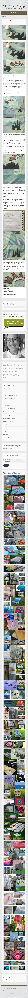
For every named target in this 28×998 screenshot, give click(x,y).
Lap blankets (7, 405)
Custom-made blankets (10, 401)
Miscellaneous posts (7, 415)
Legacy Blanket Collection (10, 408)
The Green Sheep (14, 6)
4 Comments (22, 23)
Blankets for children (9, 398)
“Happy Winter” (7, 369)
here (10, 93)
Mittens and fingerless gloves (11, 424)
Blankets (5, 392)
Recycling (5, 434)
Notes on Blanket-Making (8, 418)
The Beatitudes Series (7, 437)
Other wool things (7, 421)
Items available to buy (7, 411)
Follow (6, 465)
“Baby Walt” (7, 21)
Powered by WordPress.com (8, 993)
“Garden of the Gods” (15, 371)
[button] (14, 50)
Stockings (7, 431)
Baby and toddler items (8, 388)
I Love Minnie (17, 83)
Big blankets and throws (10, 395)
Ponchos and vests (9, 428)
